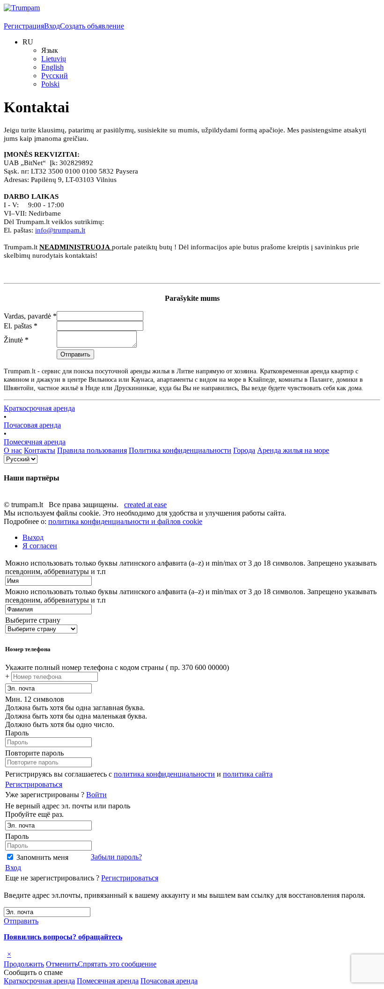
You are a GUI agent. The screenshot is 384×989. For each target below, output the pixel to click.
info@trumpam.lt (60, 230)
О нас (13, 450)
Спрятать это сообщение (117, 964)
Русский (54, 76)
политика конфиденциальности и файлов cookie (125, 521)
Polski (50, 84)
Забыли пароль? (116, 857)
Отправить (21, 921)
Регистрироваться (33, 784)
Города (244, 450)
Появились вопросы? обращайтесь (63, 937)
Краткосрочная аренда (39, 408)
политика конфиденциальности (164, 774)
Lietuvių (53, 59)
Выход (33, 537)
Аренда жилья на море (293, 450)
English (52, 67)
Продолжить (24, 964)
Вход (52, 26)
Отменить (62, 964)
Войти (96, 795)
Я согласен (39, 546)
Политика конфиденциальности (180, 450)
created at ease (145, 505)
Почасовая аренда (32, 425)
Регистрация (24, 26)
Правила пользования (92, 450)
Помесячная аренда (35, 442)
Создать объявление (92, 26)
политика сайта (248, 774)
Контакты (39, 450)
